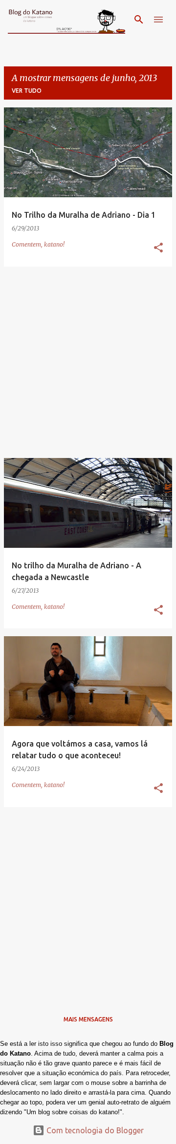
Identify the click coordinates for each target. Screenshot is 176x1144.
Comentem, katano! (38, 244)
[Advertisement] (88, 362)
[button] (158, 248)
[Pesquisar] (139, 19)
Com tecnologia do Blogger (94, 1130)
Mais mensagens (88, 1019)
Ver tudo (27, 90)
